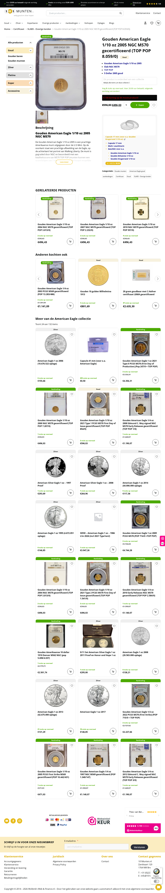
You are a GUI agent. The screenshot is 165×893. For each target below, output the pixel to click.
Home (7, 29)
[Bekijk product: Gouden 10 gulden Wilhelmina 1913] (98, 275)
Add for (115, 163)
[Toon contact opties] (158, 887)
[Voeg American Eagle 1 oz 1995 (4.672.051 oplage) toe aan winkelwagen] (70, 549)
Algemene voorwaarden (64, 861)
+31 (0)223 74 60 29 (150, 872)
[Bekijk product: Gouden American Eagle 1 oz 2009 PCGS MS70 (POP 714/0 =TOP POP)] (141, 516)
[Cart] (158, 23)
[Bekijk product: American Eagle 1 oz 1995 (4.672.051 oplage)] (56, 516)
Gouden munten (120, 171)
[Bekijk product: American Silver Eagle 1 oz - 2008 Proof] (98, 466)
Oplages (101, 23)
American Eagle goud (137, 171)
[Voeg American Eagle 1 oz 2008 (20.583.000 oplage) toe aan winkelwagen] (155, 671)
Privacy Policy (59, 864)
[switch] (156, 881)
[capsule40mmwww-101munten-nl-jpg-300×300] (130, 125)
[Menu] (160, 868)
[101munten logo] (19, 13)
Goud (6, 23)
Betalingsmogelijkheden (15, 877)
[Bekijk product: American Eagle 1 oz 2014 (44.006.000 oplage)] (141, 466)
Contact (157, 13)
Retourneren (10, 874)
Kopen (141, 105)
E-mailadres (71, 841)
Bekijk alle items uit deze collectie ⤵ (117, 82)
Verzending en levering (15, 868)
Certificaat (18, 29)
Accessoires (14, 90)
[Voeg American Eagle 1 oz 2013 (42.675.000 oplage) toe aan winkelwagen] (70, 731)
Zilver (18, 23)
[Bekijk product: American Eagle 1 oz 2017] (98, 695)
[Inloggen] (145, 23)
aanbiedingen (108, 176)
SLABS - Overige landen (39, 29)
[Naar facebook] (13, 820)
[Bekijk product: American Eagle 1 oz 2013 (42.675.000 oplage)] (56, 695)
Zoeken (120, 13)
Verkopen (88, 23)
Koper (11, 83)
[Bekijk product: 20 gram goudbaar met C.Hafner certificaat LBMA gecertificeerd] (141, 275)
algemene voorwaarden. (143, 888)
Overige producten (50, 23)
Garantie (8, 871)
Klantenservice (143, 13)
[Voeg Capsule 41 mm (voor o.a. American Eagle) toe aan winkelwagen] (113, 380)
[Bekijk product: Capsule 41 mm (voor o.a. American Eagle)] (98, 344)
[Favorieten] (151, 23)
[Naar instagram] (19, 820)
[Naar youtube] (6, 820)
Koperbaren (32, 23)
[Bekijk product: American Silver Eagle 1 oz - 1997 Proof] (56, 466)
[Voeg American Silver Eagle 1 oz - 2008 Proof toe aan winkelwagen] (113, 493)
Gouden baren (15, 56)
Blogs (111, 23)
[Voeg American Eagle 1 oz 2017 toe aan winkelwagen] (113, 731)
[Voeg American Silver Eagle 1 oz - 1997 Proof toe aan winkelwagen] (70, 493)
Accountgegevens (12, 861)
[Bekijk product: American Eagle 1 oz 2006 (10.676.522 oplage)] (56, 344)
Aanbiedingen (72, 23)
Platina (11, 75)
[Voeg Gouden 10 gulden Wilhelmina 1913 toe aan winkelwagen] (113, 305)
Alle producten (15, 42)
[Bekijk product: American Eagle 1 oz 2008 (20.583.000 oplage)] (141, 636)
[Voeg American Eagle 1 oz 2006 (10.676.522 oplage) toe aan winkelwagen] (70, 380)
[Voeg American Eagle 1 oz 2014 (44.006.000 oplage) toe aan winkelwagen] (155, 493)
